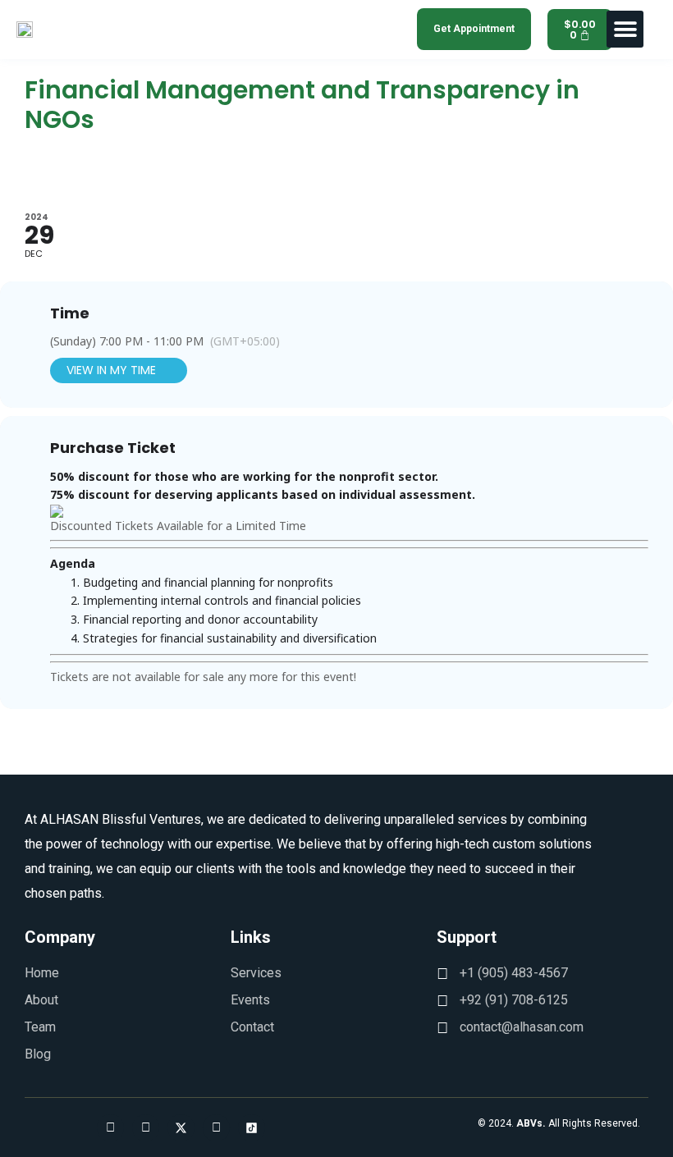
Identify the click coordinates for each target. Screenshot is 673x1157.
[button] (625, 29)
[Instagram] (145, 1127)
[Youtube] (216, 1127)
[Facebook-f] (110, 1127)
